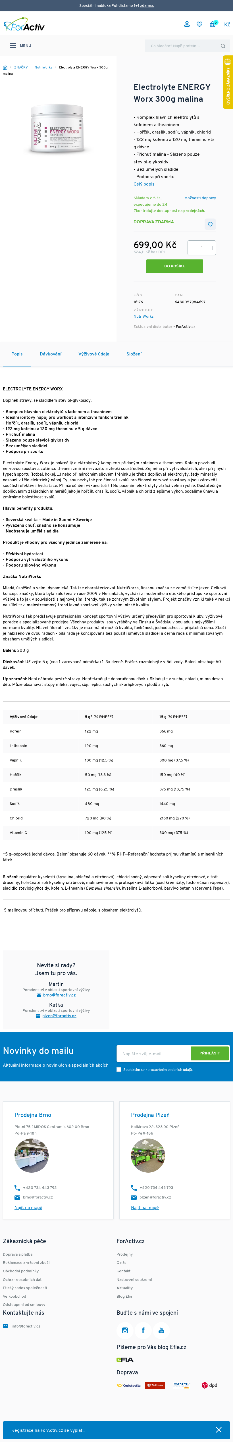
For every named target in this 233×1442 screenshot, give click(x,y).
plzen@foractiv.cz (59, 1016)
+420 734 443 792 (40, 1188)
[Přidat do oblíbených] (210, 224)
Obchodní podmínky (21, 1271)
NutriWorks (144, 317)
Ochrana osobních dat (22, 1280)
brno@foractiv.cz (59, 995)
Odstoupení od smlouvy (24, 1305)
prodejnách (193, 211)
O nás (121, 1263)
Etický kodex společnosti (25, 1288)
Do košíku (175, 266)
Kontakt (123, 1271)
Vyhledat (223, 45)
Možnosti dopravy (200, 198)
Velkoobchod (14, 1297)
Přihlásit (209, 1053)
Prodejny (124, 1254)
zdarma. (147, 6)
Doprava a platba (17, 1254)
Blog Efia (124, 1297)
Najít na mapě (28, 1208)
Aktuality (124, 1288)
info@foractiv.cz (26, 1326)
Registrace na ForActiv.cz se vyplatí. (48, 1430)
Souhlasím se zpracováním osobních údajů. (158, 1070)
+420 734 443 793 (156, 1188)
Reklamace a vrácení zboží (26, 1263)
